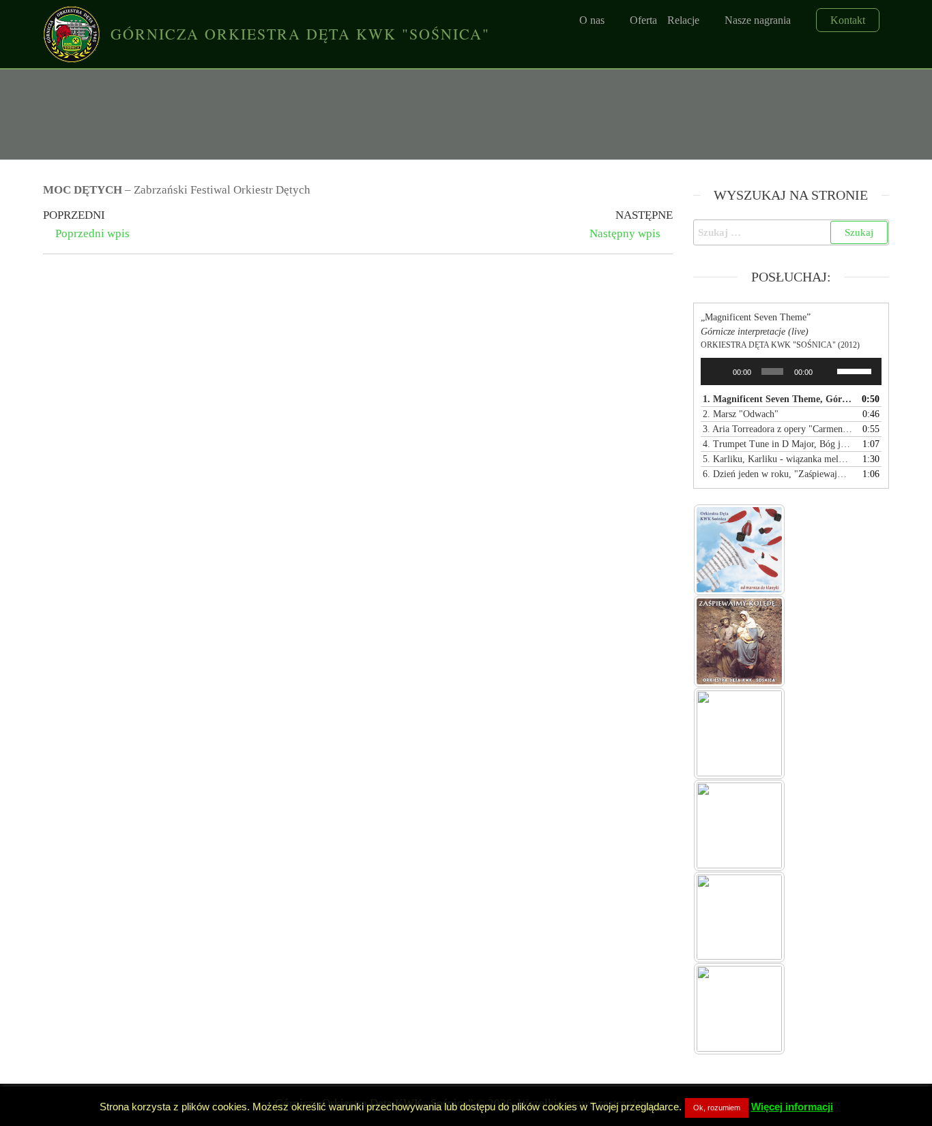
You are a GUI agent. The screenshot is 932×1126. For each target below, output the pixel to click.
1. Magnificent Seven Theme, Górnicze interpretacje (778, 399)
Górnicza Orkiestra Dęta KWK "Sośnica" (300, 34)
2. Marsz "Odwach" (740, 414)
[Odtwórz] (718, 371)
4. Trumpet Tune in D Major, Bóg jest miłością (778, 444)
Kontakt (847, 20)
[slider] (856, 370)
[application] (791, 371)
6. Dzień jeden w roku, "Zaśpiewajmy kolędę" (778, 474)
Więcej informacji (792, 1106)
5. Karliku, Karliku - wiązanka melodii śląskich (778, 459)
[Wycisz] (827, 371)
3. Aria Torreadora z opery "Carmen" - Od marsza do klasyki (778, 429)
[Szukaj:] (791, 232)
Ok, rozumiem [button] (716, 1108)
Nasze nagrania (758, 20)
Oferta (643, 20)
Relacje (683, 20)
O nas (592, 20)
